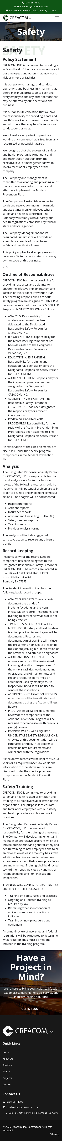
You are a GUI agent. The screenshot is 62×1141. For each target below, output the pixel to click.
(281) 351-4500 (32, 2)
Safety (6, 1071)
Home (6, 1052)
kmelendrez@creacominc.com (32, 6)
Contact (7, 1084)
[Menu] (57, 18)
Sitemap (54, 1134)
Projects (7, 1078)
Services (7, 1065)
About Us (8, 1058)
